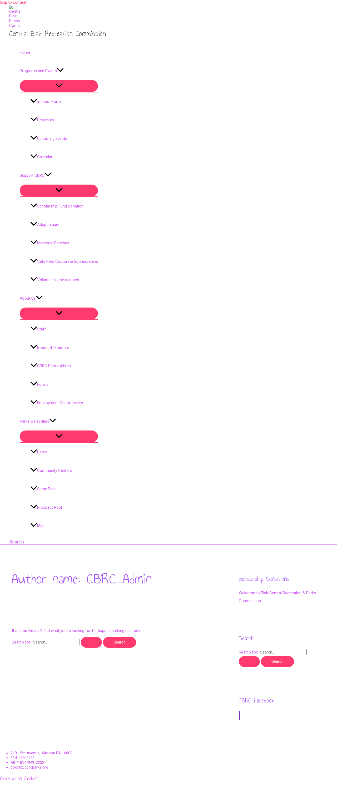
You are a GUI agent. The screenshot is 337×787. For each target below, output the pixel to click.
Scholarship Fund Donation (60, 206)
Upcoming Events (52, 138)
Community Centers (54, 470)
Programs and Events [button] (38, 70)
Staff (41, 329)
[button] (60, 71)
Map (40, 525)
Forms (42, 384)
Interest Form (49, 101)
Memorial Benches (53, 243)
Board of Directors (53, 347)
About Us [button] (28, 298)
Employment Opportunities (60, 402)
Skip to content (13, 2)
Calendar (44, 157)
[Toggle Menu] (59, 86)
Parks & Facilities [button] (34, 421)
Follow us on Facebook (19, 778)
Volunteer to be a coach (58, 280)
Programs (45, 120)
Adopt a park (48, 224)
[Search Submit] (91, 642)
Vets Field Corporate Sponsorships (67, 261)
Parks (42, 452)
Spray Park (46, 489)
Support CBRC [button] (32, 175)
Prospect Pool (49, 507)
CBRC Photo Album (54, 366)
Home (25, 52)
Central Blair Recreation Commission (57, 33)
